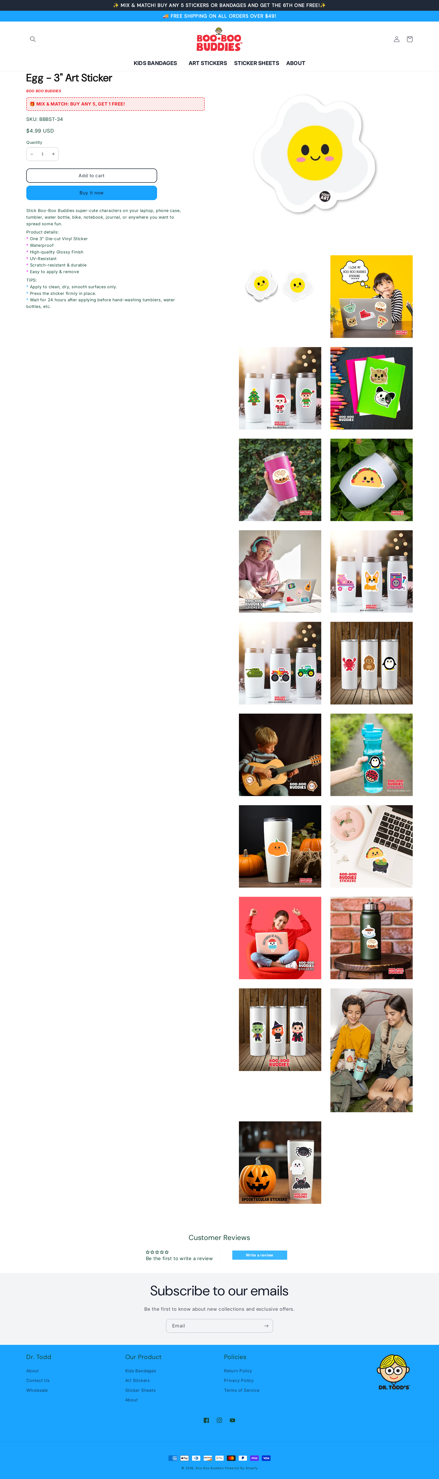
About (32, 1370)
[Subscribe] (266, 1326)
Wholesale (37, 1390)
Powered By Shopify (241, 1468)
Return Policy (238, 1370)
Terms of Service (241, 1390)
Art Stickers (137, 1380)
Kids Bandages (140, 1370)
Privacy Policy (239, 1380)
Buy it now (92, 193)
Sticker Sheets (140, 1390)
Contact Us (38, 1380)
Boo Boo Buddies (210, 1468)
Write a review (259, 1255)
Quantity (34, 142)
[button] (32, 39)
